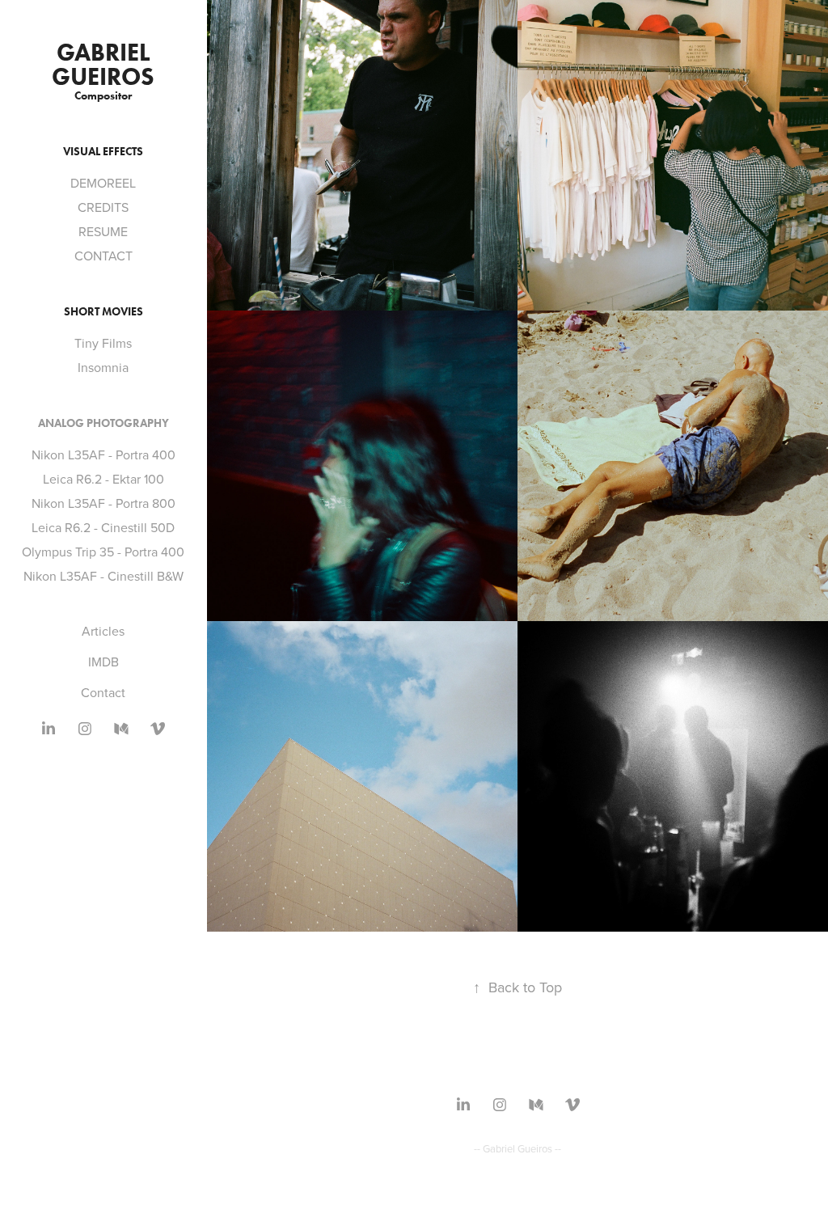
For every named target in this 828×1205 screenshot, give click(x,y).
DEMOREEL (103, 183)
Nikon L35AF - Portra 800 (103, 503)
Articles (103, 631)
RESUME (103, 231)
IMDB (103, 661)
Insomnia (103, 367)
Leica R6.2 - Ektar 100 (103, 479)
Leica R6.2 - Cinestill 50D (103, 527)
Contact (103, 692)
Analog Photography (103, 423)
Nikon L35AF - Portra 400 (103, 454)
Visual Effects (103, 152)
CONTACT (103, 255)
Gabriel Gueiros (103, 64)
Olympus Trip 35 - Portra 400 (103, 551)
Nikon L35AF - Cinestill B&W (103, 576)
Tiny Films (103, 343)
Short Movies (103, 312)
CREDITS (103, 207)
